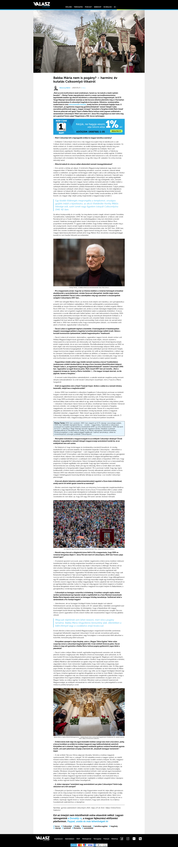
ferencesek (86, 826)
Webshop (97, 7)
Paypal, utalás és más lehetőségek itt (87, 821)
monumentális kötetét (77, 104)
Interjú (83, 88)
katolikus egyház (100, 826)
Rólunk (69, 7)
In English (107, 7)
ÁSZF (78, 839)
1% (115, 7)
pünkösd (66, 828)
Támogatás (78, 7)
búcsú (56, 826)
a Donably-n (75, 818)
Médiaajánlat (86, 839)
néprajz (57, 828)
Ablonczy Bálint (64, 88)
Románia (76, 828)
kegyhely (113, 826)
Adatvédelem (69, 839)
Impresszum (58, 839)
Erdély (76, 826)
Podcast (88, 7)
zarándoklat (87, 828)
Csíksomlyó (66, 826)
